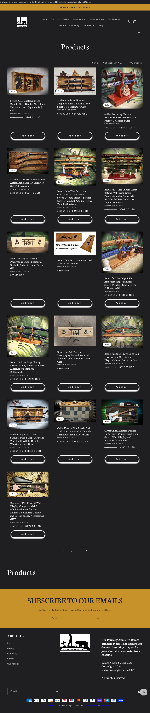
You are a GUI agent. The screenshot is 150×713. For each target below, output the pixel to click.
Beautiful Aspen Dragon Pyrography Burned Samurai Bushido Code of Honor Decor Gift (26, 263)
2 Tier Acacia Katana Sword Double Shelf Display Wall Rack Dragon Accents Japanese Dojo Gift (27, 105)
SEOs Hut (104, 706)
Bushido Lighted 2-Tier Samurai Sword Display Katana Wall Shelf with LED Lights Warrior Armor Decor (27, 439)
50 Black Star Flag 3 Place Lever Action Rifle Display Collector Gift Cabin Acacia (27, 182)
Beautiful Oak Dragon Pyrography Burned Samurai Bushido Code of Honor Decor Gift (73, 356)
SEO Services (91, 706)
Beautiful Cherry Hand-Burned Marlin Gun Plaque (74, 262)
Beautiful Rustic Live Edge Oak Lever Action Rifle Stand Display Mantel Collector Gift (121, 357)
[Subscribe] (98, 618)
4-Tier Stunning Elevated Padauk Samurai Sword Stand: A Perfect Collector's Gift (122, 117)
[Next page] (95, 551)
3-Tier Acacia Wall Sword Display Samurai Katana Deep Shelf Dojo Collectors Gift (73, 103)
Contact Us (13, 658)
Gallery (11, 648)
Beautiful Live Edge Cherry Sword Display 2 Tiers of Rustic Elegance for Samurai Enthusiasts (27, 367)
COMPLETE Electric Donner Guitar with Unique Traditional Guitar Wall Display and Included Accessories (121, 435)
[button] (139, 32)
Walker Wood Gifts (49, 706)
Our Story (12, 653)
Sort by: (96, 63)
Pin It (9, 643)
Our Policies (13, 664)
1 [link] (55, 551)
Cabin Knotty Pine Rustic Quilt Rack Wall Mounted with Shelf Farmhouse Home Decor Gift (74, 431)
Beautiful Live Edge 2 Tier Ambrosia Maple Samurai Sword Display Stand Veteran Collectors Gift (120, 283)
